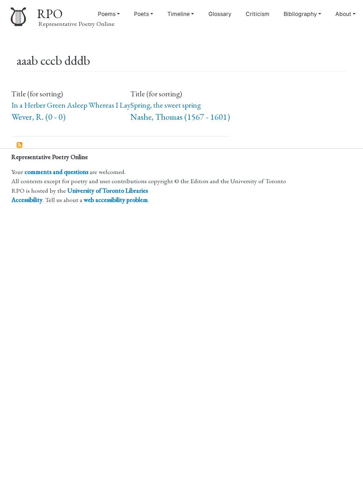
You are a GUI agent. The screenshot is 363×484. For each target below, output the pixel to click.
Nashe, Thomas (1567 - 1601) (180, 116)
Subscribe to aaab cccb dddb (20, 145)
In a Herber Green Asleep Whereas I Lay (70, 105)
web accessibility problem (116, 200)
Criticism (257, 14)
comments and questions (56, 172)
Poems (107, 14)
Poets (141, 14)
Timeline (178, 14)
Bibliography (300, 14)
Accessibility (27, 200)
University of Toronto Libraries (107, 190)
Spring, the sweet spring (165, 105)
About (343, 14)
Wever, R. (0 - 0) (38, 116)
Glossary (219, 14)
